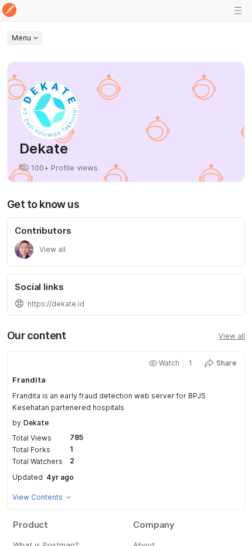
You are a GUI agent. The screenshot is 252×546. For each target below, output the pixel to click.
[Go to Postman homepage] (9, 11)
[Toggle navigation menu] (238, 11)
